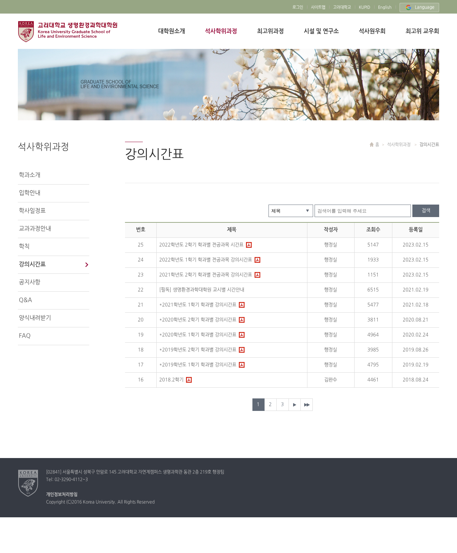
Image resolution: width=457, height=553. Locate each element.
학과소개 (29, 175)
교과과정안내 (35, 229)
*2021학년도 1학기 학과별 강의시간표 (197, 304)
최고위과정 (270, 31)
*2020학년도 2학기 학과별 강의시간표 (197, 319)
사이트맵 (318, 7)
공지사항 (29, 282)
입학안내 (29, 193)
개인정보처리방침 (61, 494)
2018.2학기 (171, 379)
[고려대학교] (28, 483)
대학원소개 (171, 31)
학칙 (24, 246)
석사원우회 (372, 31)
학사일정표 (32, 211)
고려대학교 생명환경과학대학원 (67, 31)
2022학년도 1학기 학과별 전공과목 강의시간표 (205, 259)
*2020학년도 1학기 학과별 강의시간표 (197, 334)
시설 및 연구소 (321, 31)
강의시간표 (32, 264)
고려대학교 (342, 7)
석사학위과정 (221, 31)
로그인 (297, 7)
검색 (426, 210)
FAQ (25, 336)
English (385, 7)
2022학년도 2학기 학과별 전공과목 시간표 (201, 244)
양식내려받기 (35, 318)
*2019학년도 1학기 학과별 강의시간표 (197, 364)
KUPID (364, 7)
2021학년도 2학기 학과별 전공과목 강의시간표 (205, 274)
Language (425, 7)
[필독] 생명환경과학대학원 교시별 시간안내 (201, 289)
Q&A (25, 300)
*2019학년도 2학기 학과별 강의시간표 (197, 349)
